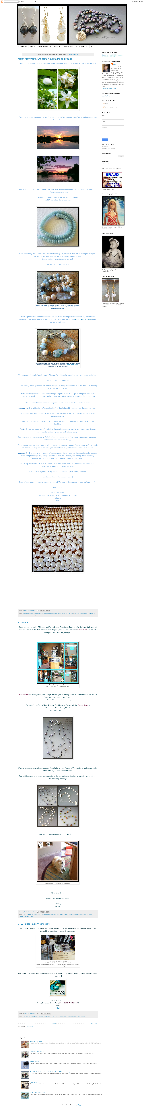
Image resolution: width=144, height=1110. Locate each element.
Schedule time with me (108, 148)
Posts (106, 104)
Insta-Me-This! (106, 96)
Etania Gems (37, 914)
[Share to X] (45, 611)
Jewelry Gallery (68, 46)
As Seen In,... (57, 46)
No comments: (32, 1013)
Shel (114, 64)
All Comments (108, 107)
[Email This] (41, 611)
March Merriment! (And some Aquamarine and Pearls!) (45, 59)
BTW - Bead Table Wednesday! (34, 924)
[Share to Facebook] (47, 611)
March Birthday (69, 613)
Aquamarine (26, 613)
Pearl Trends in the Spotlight (38, 1092)
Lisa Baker (76, 914)
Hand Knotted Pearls (57, 914)
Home (54, 1023)
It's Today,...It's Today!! (36, 1041)
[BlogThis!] (43, 611)
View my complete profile (109, 89)
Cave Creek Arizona (28, 914)
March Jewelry (87, 613)
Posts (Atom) (29, 1026)
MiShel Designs (22, 46)
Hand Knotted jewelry (49, 613)
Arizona (31, 613)
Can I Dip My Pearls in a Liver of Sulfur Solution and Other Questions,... (50, 1072)
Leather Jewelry (63, 1016)
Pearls (93, 46)
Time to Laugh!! (34, 1062)
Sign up (104, 55)
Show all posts (73, 54)
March (63, 613)
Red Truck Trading (28, 916)
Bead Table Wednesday (29, 1016)
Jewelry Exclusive (68, 914)
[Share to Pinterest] (49, 611)
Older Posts (93, 1023)
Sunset (42, 615)
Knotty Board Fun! (35, 1082)
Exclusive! (23, 622)
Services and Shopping (44, 46)
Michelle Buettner (83, 914)
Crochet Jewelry (42, 1016)
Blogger (79, 1105)
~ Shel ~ (32, 46)
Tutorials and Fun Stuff (81, 46)
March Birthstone (78, 613)
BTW (36, 1016)
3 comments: (31, 610)
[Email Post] (37, 610)
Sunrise (38, 615)
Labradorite (58, 613)
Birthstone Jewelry (38, 613)
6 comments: (31, 911)
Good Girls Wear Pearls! (37, 1051)
